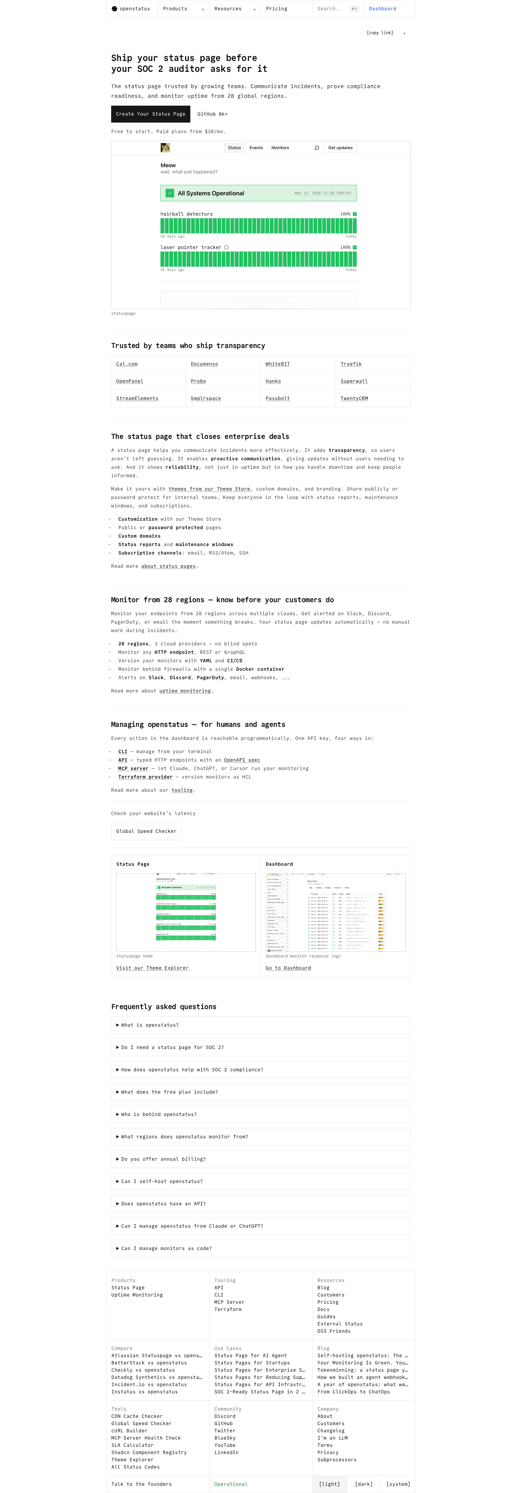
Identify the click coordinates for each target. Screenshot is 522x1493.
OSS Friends (334, 1331)
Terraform (228, 1309)
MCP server (133, 768)
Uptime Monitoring (137, 1294)
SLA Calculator (132, 1445)
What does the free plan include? (169, 1092)
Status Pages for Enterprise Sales (261, 1370)
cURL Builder (129, 1430)
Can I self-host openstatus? (162, 1181)
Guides (326, 1316)
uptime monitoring (185, 690)
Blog (323, 1287)
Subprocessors (337, 1459)
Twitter (225, 1430)
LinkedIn (226, 1452)
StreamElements (137, 398)
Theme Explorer (132, 1459)
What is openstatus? (150, 1025)
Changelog (331, 1430)
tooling (182, 790)
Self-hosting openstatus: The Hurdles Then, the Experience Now (364, 1355)
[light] (329, 1484)
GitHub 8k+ (213, 114)
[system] (398, 1484)
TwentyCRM (354, 398)
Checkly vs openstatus (143, 1370)
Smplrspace (206, 398)
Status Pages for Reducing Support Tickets (261, 1377)
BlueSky (225, 1437)
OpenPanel (129, 381)
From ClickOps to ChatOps (353, 1391)
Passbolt (278, 398)
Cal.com (126, 363)
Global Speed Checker (146, 831)
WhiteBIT (278, 363)
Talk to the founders (141, 1484)
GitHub (223, 1423)
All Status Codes (135, 1466)
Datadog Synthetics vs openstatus (158, 1377)
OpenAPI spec (242, 759)
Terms (325, 1445)
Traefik (351, 363)
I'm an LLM (332, 1437)
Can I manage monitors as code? (166, 1248)
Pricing (276, 8)
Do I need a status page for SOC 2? (172, 1047)
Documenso (204, 363)
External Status (340, 1323)
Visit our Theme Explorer (152, 967)
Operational (231, 1484)
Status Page (128, 1287)
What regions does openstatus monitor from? (184, 1136)
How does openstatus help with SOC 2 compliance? (192, 1069)
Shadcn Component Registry (149, 1452)
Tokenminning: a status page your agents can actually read (364, 1370)
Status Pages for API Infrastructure (261, 1384)
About (325, 1416)
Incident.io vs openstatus (149, 1384)
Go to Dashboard (288, 967)
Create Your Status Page (150, 114)
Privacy (328, 1452)
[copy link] (380, 32)
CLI (122, 751)
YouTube (225, 1445)
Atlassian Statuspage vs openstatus (158, 1355)
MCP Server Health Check (146, 1437)
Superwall (354, 381)
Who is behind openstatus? (159, 1114)
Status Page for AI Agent (250, 1355)
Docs (323, 1309)
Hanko (273, 381)
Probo (198, 381)
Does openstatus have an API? (163, 1203)
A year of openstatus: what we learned (364, 1384)
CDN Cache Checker (137, 1416)
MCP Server (229, 1302)
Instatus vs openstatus (144, 1391)
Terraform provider (145, 776)
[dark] (364, 1484)
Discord (225, 1416)
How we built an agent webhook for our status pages (364, 1377)
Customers (331, 1294)
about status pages (168, 566)
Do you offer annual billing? (163, 1159)
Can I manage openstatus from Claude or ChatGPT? (192, 1226)
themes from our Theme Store (209, 488)
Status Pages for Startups (252, 1362)
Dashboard (382, 8)
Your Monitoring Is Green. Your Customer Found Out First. (364, 1362)
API (122, 759)
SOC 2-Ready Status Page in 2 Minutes (261, 1391)
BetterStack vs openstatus (149, 1362)
